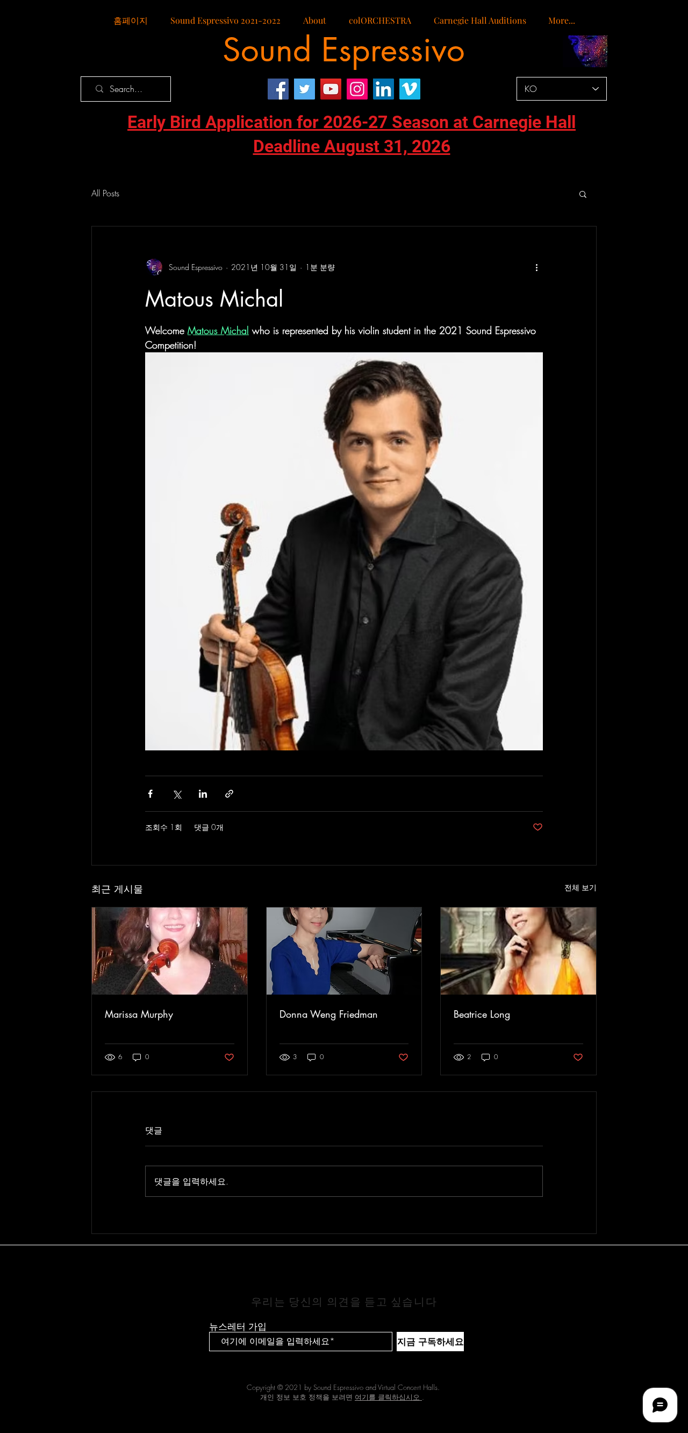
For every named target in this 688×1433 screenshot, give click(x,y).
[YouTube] (330, 89)
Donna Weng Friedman (329, 1014)
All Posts (105, 193)
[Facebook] (278, 89)
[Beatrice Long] (518, 951)
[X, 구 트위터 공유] (176, 794)
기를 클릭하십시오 (391, 1397)
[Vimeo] (409, 89)
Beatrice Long (482, 1014)
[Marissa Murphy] (169, 951)
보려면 (347, 1397)
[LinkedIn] (383, 89)
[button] (583, 193)
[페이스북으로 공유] (150, 794)
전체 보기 (580, 887)
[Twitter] (304, 89)
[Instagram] (357, 89)
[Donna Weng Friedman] (344, 951)
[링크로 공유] (229, 794)
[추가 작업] (536, 267)
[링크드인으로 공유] (203, 794)
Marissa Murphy (139, 1014)
